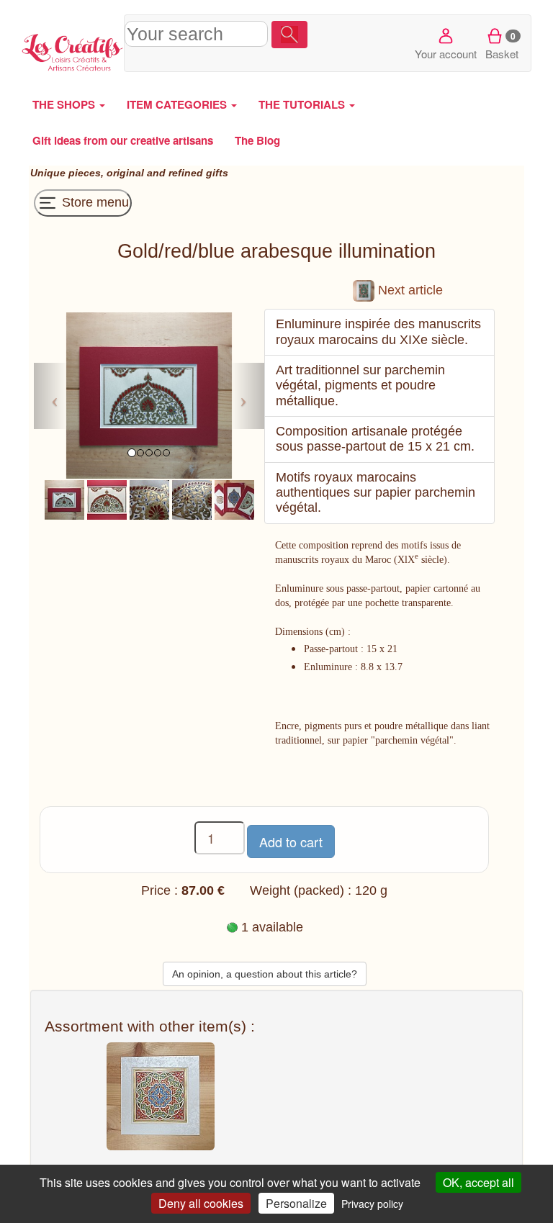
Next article (408, 290)
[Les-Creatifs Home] (73, 50)
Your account (446, 53)
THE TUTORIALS (303, 104)
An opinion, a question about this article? (264, 974)
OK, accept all (478, 1182)
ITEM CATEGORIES (178, 104)
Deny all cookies (200, 1203)
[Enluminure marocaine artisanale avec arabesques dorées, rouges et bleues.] (107, 499)
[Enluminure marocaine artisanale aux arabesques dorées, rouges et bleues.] (149, 499)
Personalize (296, 1203)
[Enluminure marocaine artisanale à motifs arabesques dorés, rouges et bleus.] (64, 499)
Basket (501, 45)
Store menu (93, 202)
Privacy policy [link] (372, 1203)
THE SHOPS (65, 104)
